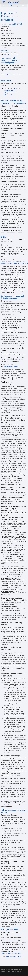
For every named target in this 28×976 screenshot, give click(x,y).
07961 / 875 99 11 (19, 969)
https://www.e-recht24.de (13, 74)
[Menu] (23, 6)
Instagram (4, 971)
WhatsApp (18, 971)
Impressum (3, 973)
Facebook (11, 971)
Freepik (15, 88)
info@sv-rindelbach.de (12, 55)
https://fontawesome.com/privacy (11, 953)
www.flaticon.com (9, 90)
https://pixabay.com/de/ (11, 92)
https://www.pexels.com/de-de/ (13, 94)
